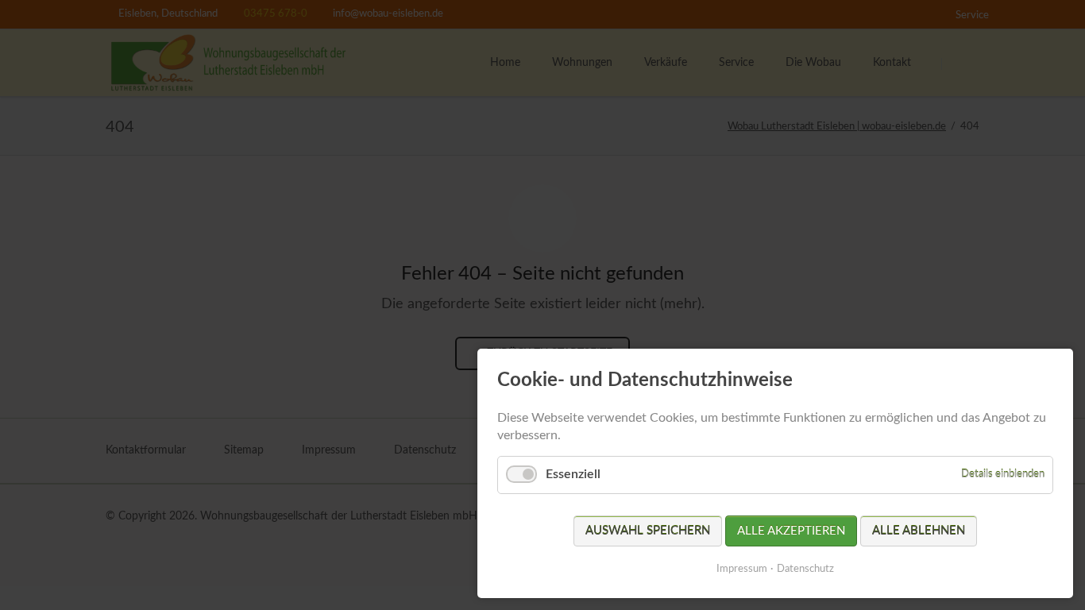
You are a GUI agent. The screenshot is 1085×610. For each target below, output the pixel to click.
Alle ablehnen (918, 531)
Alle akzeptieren (791, 531)
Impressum (741, 569)
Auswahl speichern (647, 531)
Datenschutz (805, 569)
